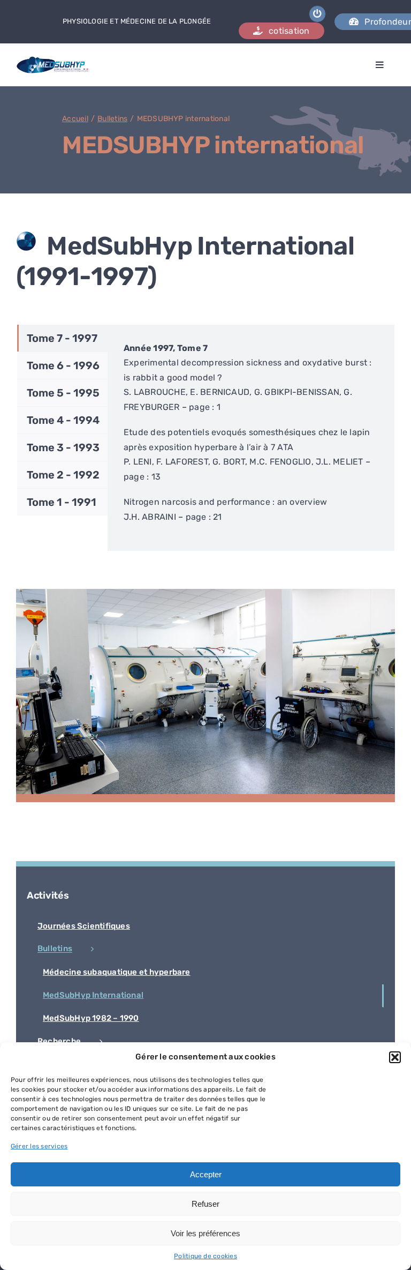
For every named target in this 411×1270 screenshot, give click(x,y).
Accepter (206, 1174)
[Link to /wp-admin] (317, 14)
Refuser (205, 1203)
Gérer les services (39, 1146)
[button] (395, 1057)
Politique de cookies (205, 1256)
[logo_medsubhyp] (52, 60)
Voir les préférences (205, 1233)
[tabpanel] (251, 438)
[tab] (62, 338)
